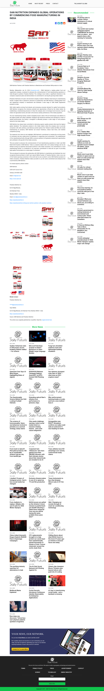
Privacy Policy (37, 668)
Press (52, 668)
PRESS (48, 3)
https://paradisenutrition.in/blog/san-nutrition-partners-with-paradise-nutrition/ (31, 203)
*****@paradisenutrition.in (17, 304)
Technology (52, 672)
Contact (81, 668)
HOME (30, 3)
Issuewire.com (35, 90)
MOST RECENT (39, 3)
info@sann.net (17, 175)
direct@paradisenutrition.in (20, 197)
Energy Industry (66, 672)
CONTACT (55, 3)
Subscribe (52, 683)
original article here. (47, 320)
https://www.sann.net (15, 178)
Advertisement (66, 668)
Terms (23, 668)
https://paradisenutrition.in (17, 200)
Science (37, 672)
